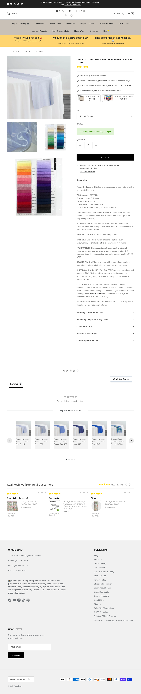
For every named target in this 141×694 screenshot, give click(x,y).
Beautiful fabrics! (17, 498)
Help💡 (106, 31)
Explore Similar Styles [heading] (70, 410)
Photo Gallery (100, 563)
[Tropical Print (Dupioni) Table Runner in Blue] (118, 428)
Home (9, 52)
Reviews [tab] (14, 384)
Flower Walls (79, 31)
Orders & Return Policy (104, 572)
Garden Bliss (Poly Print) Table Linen (11, 515)
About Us (98, 560)
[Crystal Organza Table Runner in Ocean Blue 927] (61, 428)
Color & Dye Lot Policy (87, 340)
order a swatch (96, 294)
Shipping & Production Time (90, 312)
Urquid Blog (99, 600)
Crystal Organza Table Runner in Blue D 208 (28, 52)
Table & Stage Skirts (60, 31)
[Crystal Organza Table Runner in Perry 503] (42, 428)
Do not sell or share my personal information (113, 620)
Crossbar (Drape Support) (54, 514)
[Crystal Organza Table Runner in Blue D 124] (23, 428)
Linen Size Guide (101, 592)
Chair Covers (124, 23)
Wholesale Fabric (107, 23)
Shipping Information (103, 584)
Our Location (99, 567)
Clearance (94, 31)
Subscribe (16, 655)
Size (78, 111)
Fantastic (54, 498)
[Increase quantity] (96, 145)
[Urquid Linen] (70, 13)
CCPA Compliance (102, 612)
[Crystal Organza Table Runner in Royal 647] (99, 428)
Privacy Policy (100, 580)
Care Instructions (85, 326)
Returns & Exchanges (87, 333)
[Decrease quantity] (80, 145)
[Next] (131, 440)
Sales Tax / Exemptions (104, 608)
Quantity (81, 139)
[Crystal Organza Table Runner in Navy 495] (80, 428)
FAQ (96, 555)
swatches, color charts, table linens (94, 243)
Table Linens (39, 23)
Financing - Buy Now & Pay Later (92, 319)
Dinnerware (70, 23)
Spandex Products (39, 31)
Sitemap (97, 604)
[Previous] (9, 440)
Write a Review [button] (122, 379)
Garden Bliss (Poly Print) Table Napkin (95, 515)
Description (82, 180)
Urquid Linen (17, 686)
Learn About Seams (102, 588)
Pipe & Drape (55, 23)
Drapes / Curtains (87, 23)
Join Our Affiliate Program (105, 616)
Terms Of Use (100, 576)
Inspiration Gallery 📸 (20, 23)
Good (94, 498)
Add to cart (105, 157)
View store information (87, 172)
